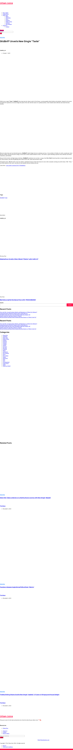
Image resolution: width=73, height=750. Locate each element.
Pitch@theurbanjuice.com (43, 740)
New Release (9, 24)
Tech (4, 360)
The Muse (2, 506)
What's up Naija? (7, 366)
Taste (6, 197)
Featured (8, 20)
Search (1, 302)
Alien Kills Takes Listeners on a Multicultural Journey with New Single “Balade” (25, 498)
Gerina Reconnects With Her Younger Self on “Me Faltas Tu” (14, 313)
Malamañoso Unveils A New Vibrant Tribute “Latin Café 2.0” (19, 259)
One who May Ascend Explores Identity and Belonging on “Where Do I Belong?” (18, 312)
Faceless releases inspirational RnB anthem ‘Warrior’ (17, 587)
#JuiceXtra (8, 17)
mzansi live (5, 352)
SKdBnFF (2, 197)
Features (5, 343)
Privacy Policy (6, 733)
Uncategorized (6, 362)
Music (7, 16)
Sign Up (2, 30)
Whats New (5, 728)
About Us (5, 25)
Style (4, 359)
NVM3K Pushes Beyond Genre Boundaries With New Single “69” (15, 314)
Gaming (4, 344)
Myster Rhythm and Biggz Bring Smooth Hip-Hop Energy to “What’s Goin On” (18, 317)
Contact (7, 26)
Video (4, 364)
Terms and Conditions (8, 747)
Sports (4, 357)
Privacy (4, 745)
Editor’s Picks (9, 21)
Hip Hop (5, 348)
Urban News (6, 14)
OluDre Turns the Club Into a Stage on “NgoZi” (11, 316)
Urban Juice (6, 3)
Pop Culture (5, 12)
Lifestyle (8, 23)
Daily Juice (5, 15)
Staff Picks (5, 358)
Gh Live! (5, 346)
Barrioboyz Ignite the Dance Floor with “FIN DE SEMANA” (18, 300)
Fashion (4, 340)
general (4, 345)
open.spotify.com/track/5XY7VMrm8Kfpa (15, 165)
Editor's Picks (6, 339)
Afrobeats (5, 336)
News (7, 19)
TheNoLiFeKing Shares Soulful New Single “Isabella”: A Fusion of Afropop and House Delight (29, 695)
